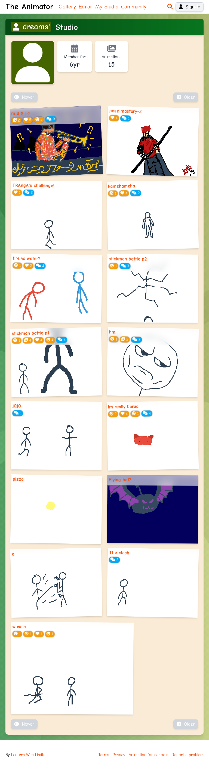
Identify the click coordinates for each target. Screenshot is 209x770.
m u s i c (20, 113)
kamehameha (121, 186)
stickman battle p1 (30, 333)
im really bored (123, 407)
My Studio (106, 7)
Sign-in (193, 7)
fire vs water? (27, 259)
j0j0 (17, 406)
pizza (18, 479)
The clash (119, 553)
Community (133, 7)
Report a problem (188, 755)
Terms (104, 755)
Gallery (67, 7)
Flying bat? (120, 479)
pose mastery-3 (125, 111)
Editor (86, 7)
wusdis (19, 626)
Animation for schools (148, 755)
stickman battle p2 (128, 259)
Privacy (119, 755)
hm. (112, 332)
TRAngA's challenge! (33, 185)
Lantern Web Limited (29, 755)
